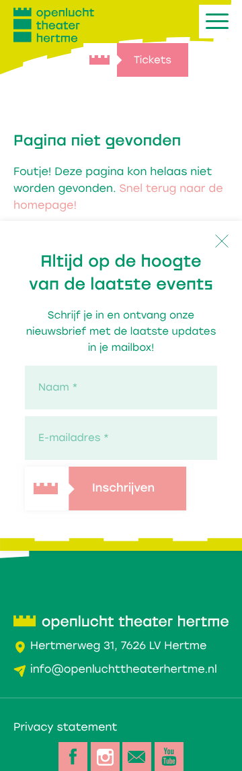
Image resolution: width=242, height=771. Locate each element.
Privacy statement (65, 726)
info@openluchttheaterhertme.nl (123, 669)
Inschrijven (123, 489)
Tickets (152, 60)
